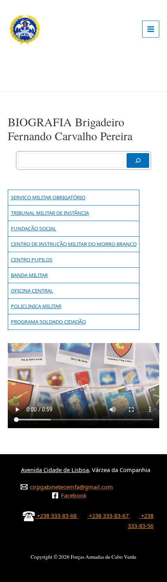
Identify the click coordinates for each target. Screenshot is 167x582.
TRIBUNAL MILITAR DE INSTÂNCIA (50, 212)
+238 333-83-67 (108, 515)
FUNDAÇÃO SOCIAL (33, 228)
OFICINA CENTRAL (32, 290)
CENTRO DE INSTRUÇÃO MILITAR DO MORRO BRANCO (74, 243)
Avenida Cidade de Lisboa (55, 470)
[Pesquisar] (138, 160)
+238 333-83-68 (56, 515)
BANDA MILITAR (29, 275)
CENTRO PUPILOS (31, 259)
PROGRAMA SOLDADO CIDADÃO (48, 321)
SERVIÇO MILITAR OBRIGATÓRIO (48, 197)
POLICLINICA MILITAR (36, 306)
